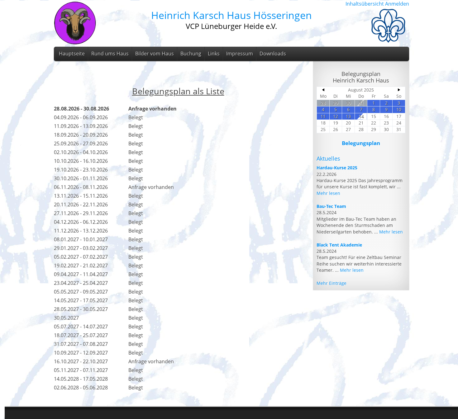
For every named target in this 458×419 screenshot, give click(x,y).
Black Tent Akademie (339, 245)
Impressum (239, 53)
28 (323, 103)
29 (335, 103)
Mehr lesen (328, 193)
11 (323, 116)
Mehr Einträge (331, 283)
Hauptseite (72, 53)
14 (361, 116)
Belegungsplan (361, 143)
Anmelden (397, 3)
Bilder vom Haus (154, 53)
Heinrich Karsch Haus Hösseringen (231, 15)
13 (348, 116)
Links (214, 53)
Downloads (273, 53)
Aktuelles (328, 158)
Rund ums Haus (110, 53)
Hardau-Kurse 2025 (337, 168)
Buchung (190, 53)
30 (348, 103)
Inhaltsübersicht (365, 3)
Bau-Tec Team (331, 206)
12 (335, 116)
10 (398, 109)
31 (361, 103)
